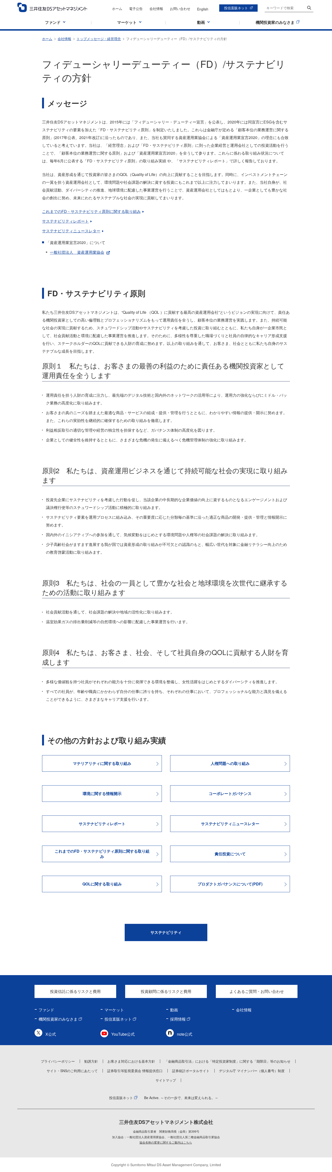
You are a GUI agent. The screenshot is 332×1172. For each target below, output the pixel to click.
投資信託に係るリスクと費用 (75, 991)
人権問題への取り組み (230, 763)
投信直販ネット (236, 7)
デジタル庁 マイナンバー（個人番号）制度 (252, 1070)
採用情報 (178, 1019)
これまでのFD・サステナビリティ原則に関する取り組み (91, 211)
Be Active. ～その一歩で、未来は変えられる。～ (181, 1097)
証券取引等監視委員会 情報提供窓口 (135, 1070)
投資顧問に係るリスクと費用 (166, 991)
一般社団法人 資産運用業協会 (77, 252)
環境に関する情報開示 (102, 793)
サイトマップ (166, 1080)
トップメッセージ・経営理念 (99, 38)
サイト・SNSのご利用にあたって (72, 1070)
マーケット (114, 1010)
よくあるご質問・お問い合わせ (256, 991)
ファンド (46, 1010)
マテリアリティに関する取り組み (102, 763)
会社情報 (156, 8)
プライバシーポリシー (58, 1061)
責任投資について (230, 854)
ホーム (117, 8)
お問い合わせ (180, 8)
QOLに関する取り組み (102, 884)
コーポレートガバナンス (230, 793)
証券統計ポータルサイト (191, 1070)
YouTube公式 (123, 1034)
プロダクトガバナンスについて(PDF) (230, 884)
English (202, 9)
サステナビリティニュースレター (71, 231)
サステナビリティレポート (65, 221)
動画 (174, 1010)
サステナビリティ (166, 932)
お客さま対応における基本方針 (131, 1061)
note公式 (184, 1034)
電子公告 (136, 8)
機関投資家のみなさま (58, 1019)
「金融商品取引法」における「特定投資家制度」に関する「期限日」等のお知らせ (227, 1061)
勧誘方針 (91, 1061)
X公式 (50, 1034)
